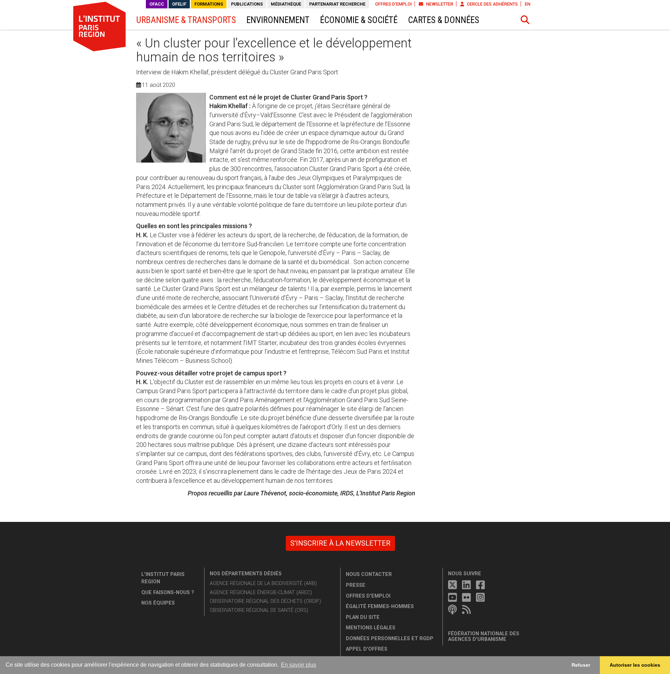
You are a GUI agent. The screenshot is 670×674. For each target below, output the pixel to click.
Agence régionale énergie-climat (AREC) (261, 593)
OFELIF (179, 4)
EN (527, 4)
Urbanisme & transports (186, 20)
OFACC (156, 4)
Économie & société (358, 20)
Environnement (278, 20)
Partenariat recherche (337, 4)
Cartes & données (443, 20)
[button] (525, 20)
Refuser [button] (581, 665)
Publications (247, 4)
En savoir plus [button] (298, 665)
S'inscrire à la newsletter (340, 543)
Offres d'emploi (393, 4)
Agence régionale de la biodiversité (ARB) (263, 583)
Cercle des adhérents (492, 4)
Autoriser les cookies (635, 665)
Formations (208, 4)
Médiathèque (286, 4)
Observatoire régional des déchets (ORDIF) (265, 601)
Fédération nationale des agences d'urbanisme (483, 636)
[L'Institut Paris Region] (99, 26)
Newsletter (439, 4)
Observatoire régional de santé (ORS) (259, 610)
